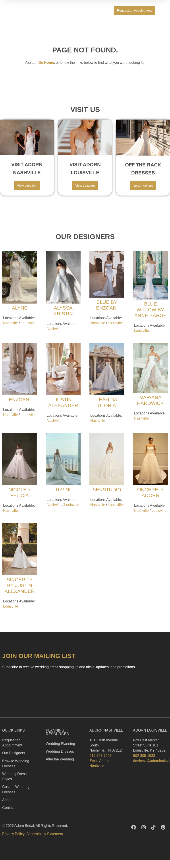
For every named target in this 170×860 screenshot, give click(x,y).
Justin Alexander (63, 402)
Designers (94, 10)
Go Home (46, 62)
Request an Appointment (12, 742)
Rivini (63, 489)
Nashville (10, 323)
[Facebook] (134, 827)
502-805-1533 (144, 756)
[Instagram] (143, 827)
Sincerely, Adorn (150, 492)
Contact (8, 808)
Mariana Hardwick (150, 400)
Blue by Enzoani (107, 305)
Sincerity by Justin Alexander (20, 585)
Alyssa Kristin (63, 310)
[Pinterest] (163, 827)
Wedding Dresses (60, 751)
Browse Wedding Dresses (15, 763)
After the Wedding (60, 759)
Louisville (28, 323)
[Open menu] (165, 10)
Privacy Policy (13, 834)
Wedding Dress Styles (14, 776)
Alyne (19, 308)
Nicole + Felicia (19, 492)
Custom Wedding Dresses (15, 789)
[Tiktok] (153, 827)
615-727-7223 (100, 756)
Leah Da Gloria (106, 402)
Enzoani (20, 399)
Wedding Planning (60, 744)
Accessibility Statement (44, 834)
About (7, 800)
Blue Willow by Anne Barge (150, 309)
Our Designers (13, 753)
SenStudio (107, 489)
